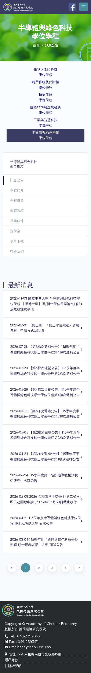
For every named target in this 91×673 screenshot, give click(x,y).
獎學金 (15, 231)
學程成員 (17, 200)
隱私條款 (11, 660)
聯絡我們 (17, 251)
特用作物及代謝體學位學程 (45, 85)
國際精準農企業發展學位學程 (45, 110)
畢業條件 (17, 220)
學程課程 (17, 210)
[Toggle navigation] (83, 7)
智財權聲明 (13, 666)
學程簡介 (17, 190)
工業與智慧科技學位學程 (45, 122)
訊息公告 (17, 180)
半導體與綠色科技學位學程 (45, 135)
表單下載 (17, 241)
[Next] (79, 567)
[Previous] (12, 567)
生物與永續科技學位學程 (45, 72)
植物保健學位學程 (45, 97)
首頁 (36, 45)
